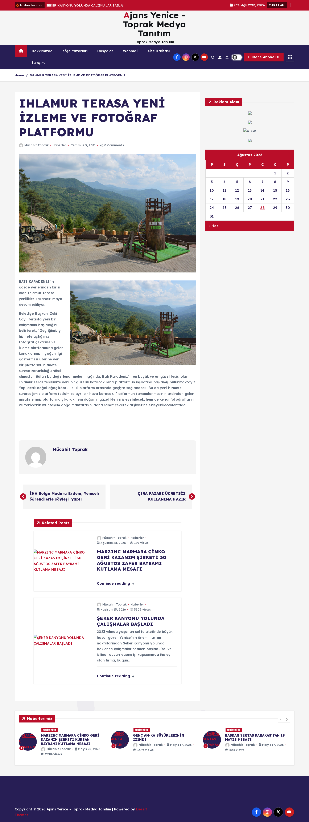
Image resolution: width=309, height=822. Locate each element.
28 (262, 208)
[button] (281, 719)
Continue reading (114, 583)
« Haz (213, 226)
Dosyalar (105, 51)
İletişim (38, 63)
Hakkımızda (42, 51)
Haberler (59, 145)
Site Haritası (159, 51)
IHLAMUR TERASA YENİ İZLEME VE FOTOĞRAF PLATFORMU (77, 75)
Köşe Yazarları (74, 51)
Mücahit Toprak (36, 145)
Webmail (130, 51)
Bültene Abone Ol (263, 57)
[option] (62, 742)
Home (19, 75)
